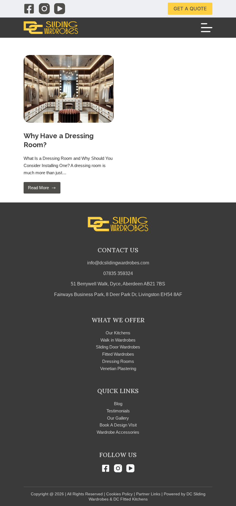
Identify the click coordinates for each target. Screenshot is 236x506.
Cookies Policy (119, 494)
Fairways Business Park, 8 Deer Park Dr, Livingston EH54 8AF (118, 294)
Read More (43, 189)
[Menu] (206, 27)
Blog (118, 403)
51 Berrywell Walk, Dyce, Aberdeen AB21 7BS (118, 283)
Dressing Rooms (118, 361)
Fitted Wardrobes (118, 354)
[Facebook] (29, 8)
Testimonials (118, 410)
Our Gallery (118, 418)
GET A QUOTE (190, 9)
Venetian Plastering (118, 368)
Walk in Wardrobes (118, 340)
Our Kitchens (118, 332)
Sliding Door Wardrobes (118, 346)
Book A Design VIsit (118, 424)
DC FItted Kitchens (130, 499)
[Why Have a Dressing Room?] (69, 89)
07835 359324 (118, 273)
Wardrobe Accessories (118, 432)
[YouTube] (59, 8)
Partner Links (148, 494)
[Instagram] (44, 8)
